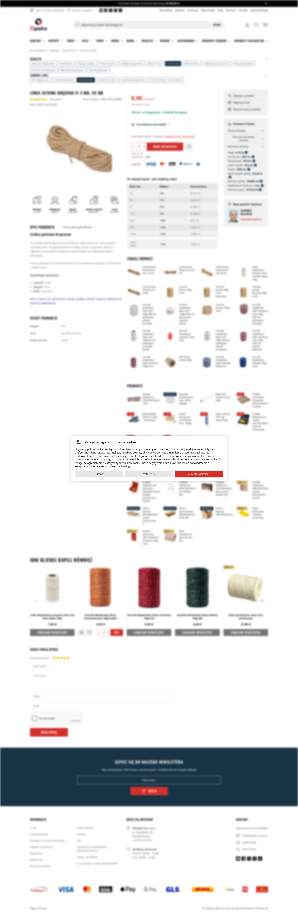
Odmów (99, 474)
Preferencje (149, 474)
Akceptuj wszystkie (199, 474)
